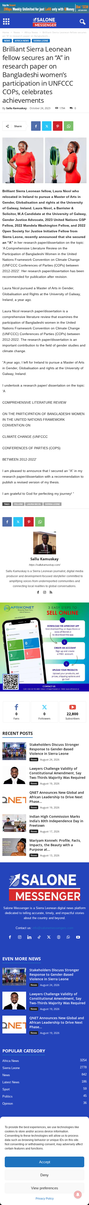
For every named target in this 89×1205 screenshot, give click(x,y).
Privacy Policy (45, 1198)
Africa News (31, 32)
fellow (18, 504)
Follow (44, 705)
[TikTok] (40, 937)
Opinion (7, 1103)
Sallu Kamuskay (16, 108)
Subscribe (73, 705)
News (17, 32)
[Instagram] (45, 592)
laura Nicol (34, 504)
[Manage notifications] (78, 1194)
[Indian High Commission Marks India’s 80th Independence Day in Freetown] (14, 823)
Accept (44, 1162)
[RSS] (51, 592)
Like (16, 705)
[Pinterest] (57, 126)
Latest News (10, 1082)
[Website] (60, 937)
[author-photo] (44, 543)
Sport (6, 1089)
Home (5, 32)
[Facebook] (36, 126)
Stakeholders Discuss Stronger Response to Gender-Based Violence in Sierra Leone (54, 749)
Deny (44, 1175)
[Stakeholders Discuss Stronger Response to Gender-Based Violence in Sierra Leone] (14, 751)
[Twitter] (47, 126)
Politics (7, 1096)
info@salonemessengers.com (53, 928)
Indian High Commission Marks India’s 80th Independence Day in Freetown (56, 821)
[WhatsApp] (68, 126)
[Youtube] (78, 937)
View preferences (44, 1188)
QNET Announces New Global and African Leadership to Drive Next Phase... (56, 797)
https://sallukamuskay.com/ (44, 564)
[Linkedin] (30, 937)
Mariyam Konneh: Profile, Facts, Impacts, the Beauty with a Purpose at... (55, 845)
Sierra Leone (40, 40)
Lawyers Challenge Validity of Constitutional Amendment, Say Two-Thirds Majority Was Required (57, 773)
